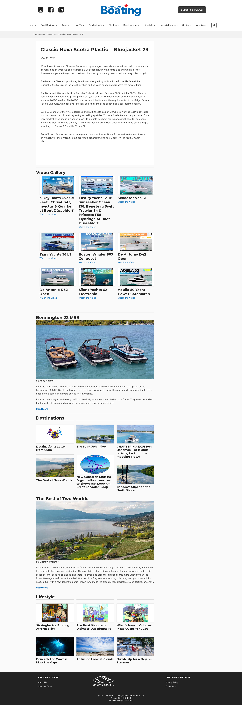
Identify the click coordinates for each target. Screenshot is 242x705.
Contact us (170, 686)
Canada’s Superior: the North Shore (133, 488)
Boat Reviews (39, 34)
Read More (42, 408)
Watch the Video (48, 214)
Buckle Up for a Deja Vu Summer (134, 660)
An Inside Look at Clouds (95, 659)
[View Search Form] (214, 25)
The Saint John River (91, 446)
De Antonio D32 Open (53, 292)
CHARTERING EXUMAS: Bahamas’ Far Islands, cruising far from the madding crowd (134, 451)
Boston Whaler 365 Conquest (96, 256)
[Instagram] (40, 9)
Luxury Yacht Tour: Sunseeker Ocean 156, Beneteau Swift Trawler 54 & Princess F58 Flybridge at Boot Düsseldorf (96, 210)
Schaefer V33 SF (132, 198)
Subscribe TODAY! (192, 9)
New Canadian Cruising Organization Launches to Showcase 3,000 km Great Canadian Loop (93, 482)
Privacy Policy (172, 682)
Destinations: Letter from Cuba (51, 448)
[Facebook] (50, 9)
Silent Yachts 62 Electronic (93, 292)
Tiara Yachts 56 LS (55, 254)
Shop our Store (45, 686)
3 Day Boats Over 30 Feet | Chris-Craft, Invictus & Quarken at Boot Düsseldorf (57, 204)
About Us (42, 682)
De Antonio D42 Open (132, 256)
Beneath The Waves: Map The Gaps (51, 660)
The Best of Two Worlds (54, 480)
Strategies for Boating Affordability (52, 627)
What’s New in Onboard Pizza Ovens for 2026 (134, 627)
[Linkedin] (61, 9)
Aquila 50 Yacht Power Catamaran (134, 292)
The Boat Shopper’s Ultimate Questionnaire (93, 627)
